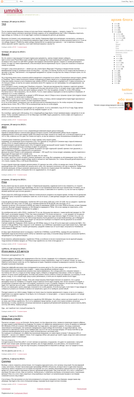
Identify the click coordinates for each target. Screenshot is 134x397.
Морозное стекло (11, 318)
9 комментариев (22, 120)
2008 (116, 79)
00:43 (14, 47)
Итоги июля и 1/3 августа (15, 251)
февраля (119, 67)
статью (17, 322)
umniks (13, 11)
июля (118, 56)
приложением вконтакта (10, 345)
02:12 (14, 354)
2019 (116, 24)
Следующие (6, 389)
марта (118, 65)
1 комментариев (22, 354)
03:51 (14, 311)
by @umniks (128, 93)
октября (119, 36)
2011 (116, 73)
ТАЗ (4, 24)
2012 (116, 71)
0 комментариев (22, 175)
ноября (118, 34)
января (118, 69)
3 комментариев (22, 47)
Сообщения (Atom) (21, 393)
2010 (116, 75)
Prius (4, 182)
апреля (118, 62)
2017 (116, 28)
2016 (116, 30)
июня (118, 58)
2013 (116, 32)
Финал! (5, 54)
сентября (119, 38)
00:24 (14, 384)
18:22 (14, 175)
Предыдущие (82, 389)
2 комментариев (22, 384)
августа (118, 40)
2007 (116, 81)
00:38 (14, 244)
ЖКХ (4, 127)
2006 (116, 83)
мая (117, 60)
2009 (116, 77)
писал (12, 299)
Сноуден (6, 361)
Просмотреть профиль (116, 107)
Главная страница (43, 389)
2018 (116, 26)
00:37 (14, 120)
